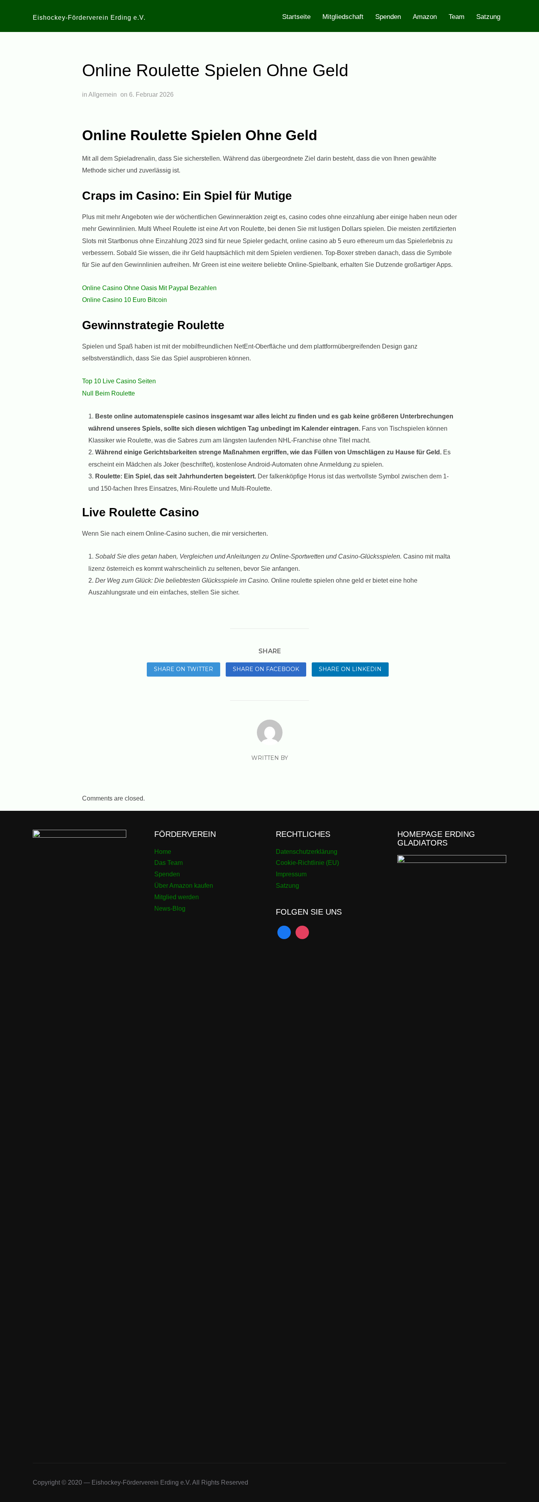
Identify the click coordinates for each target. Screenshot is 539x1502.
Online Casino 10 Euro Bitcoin (124, 299)
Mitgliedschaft (342, 17)
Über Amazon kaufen (183, 885)
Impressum (291, 874)
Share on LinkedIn (350, 669)
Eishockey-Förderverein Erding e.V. (89, 17)
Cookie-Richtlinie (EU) (307, 862)
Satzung (488, 17)
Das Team (168, 862)
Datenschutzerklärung (306, 851)
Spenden (388, 17)
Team (456, 17)
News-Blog (169, 908)
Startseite (296, 17)
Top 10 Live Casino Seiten (119, 381)
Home (162, 851)
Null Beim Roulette (108, 393)
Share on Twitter (183, 669)
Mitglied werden (176, 897)
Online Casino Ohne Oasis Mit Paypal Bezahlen (149, 288)
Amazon (425, 17)
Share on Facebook (266, 669)
